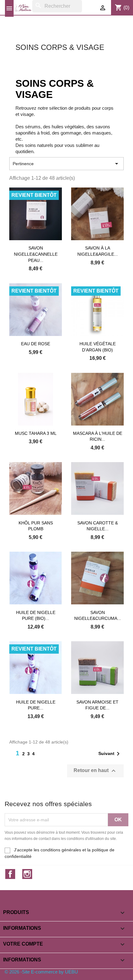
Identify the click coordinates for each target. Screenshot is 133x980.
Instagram (27, 874)
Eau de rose (35, 343)
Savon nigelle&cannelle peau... (36, 254)
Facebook (10, 874)
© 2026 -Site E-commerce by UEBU (41, 971)
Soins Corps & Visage (59, 47)
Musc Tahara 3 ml (36, 433)
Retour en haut (95, 771)
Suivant (110, 753)
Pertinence (66, 163)
